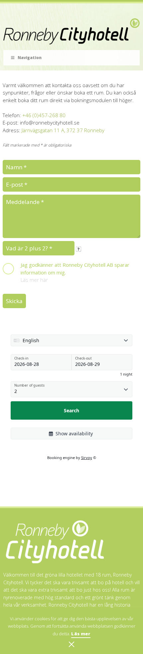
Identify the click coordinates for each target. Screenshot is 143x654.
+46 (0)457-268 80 (44, 115)
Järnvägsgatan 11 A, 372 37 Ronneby (63, 130)
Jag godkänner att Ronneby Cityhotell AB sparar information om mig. (75, 268)
